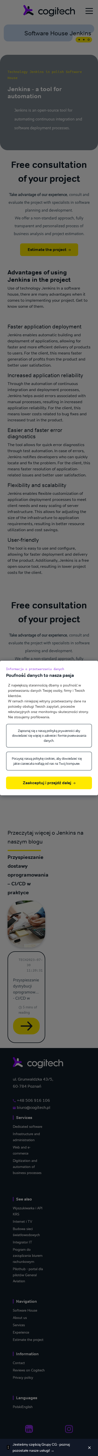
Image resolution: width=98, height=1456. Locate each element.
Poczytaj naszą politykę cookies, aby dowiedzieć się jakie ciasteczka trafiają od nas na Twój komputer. (47, 761)
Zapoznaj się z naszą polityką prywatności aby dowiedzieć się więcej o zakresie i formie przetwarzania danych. (49, 736)
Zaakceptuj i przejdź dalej (47, 782)
